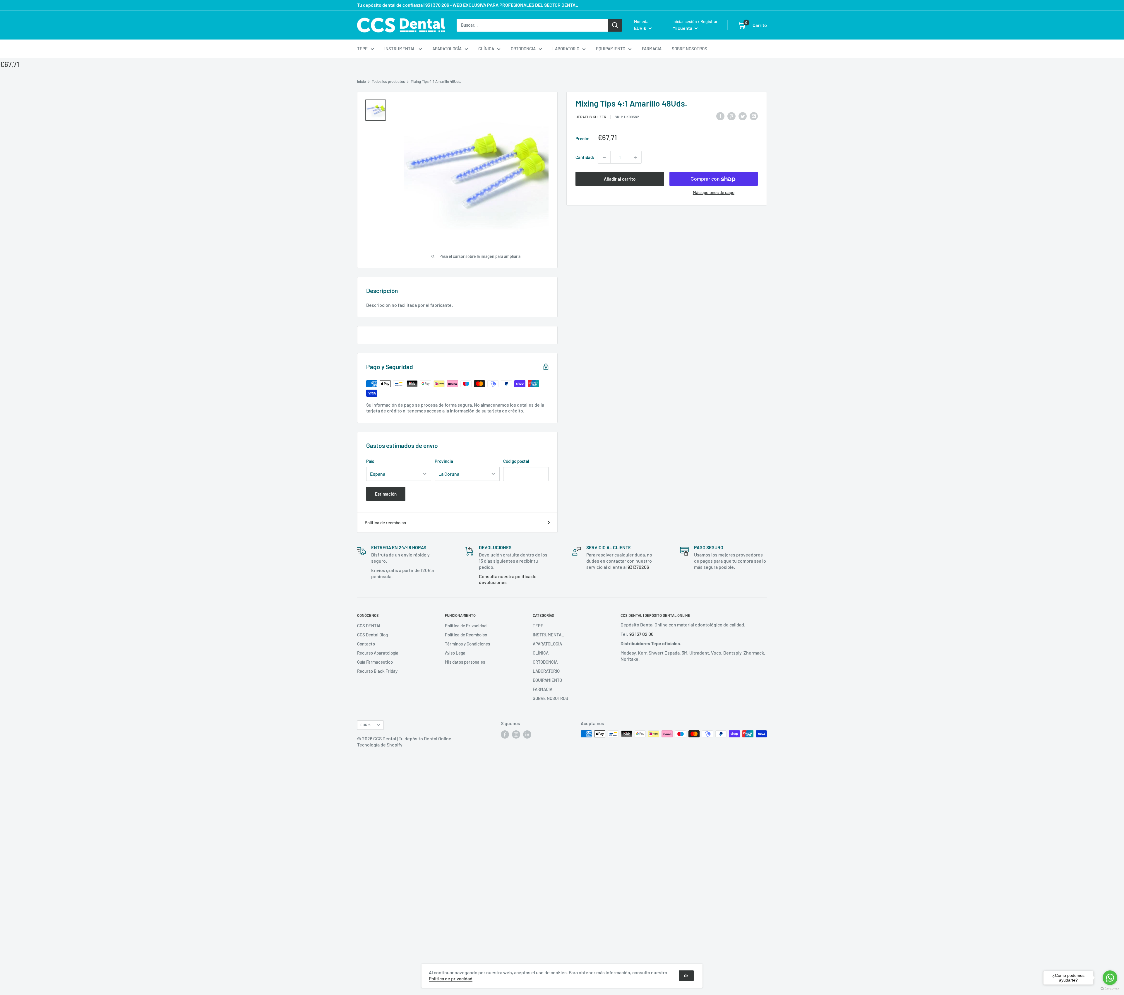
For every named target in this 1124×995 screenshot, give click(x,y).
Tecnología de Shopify (379, 744)
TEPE (362, 48)
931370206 (638, 567)
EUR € (365, 724)
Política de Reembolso (466, 634)
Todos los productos (388, 81)
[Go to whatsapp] (1110, 977)
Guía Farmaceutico (375, 662)
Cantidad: (584, 157)
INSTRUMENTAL (400, 48)
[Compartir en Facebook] (720, 116)
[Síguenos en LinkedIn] (527, 734)
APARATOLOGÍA (447, 48)
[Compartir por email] (754, 116)
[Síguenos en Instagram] (516, 734)
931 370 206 (437, 5)
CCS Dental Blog (372, 634)
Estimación (386, 493)
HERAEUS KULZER (590, 116)
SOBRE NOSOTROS (689, 48)
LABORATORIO (565, 48)
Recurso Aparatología (377, 652)
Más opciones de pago (713, 192)
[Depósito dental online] (401, 25)
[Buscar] (615, 24)
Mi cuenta (682, 28)
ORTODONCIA (523, 48)
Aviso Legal (456, 652)
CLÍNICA (486, 48)
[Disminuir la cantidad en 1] (604, 157)
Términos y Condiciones (467, 643)
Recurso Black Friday (377, 671)
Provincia (444, 461)
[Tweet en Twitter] (743, 116)
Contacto (366, 643)
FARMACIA (652, 48)
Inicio (361, 81)
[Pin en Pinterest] (731, 116)
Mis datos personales (465, 662)
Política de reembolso (385, 522)
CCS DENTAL (369, 625)
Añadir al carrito (619, 179)
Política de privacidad (450, 978)
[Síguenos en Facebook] (505, 734)
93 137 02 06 (641, 634)
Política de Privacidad (465, 625)
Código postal (516, 461)
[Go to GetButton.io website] (1110, 989)
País (370, 461)
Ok (686, 975)
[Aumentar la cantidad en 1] (635, 157)
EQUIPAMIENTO (610, 48)
